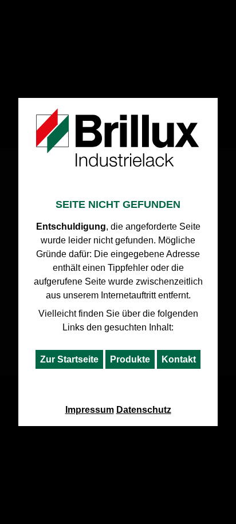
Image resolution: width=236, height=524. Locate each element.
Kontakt (179, 359)
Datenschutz (143, 410)
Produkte (130, 359)
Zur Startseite (69, 359)
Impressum (89, 410)
